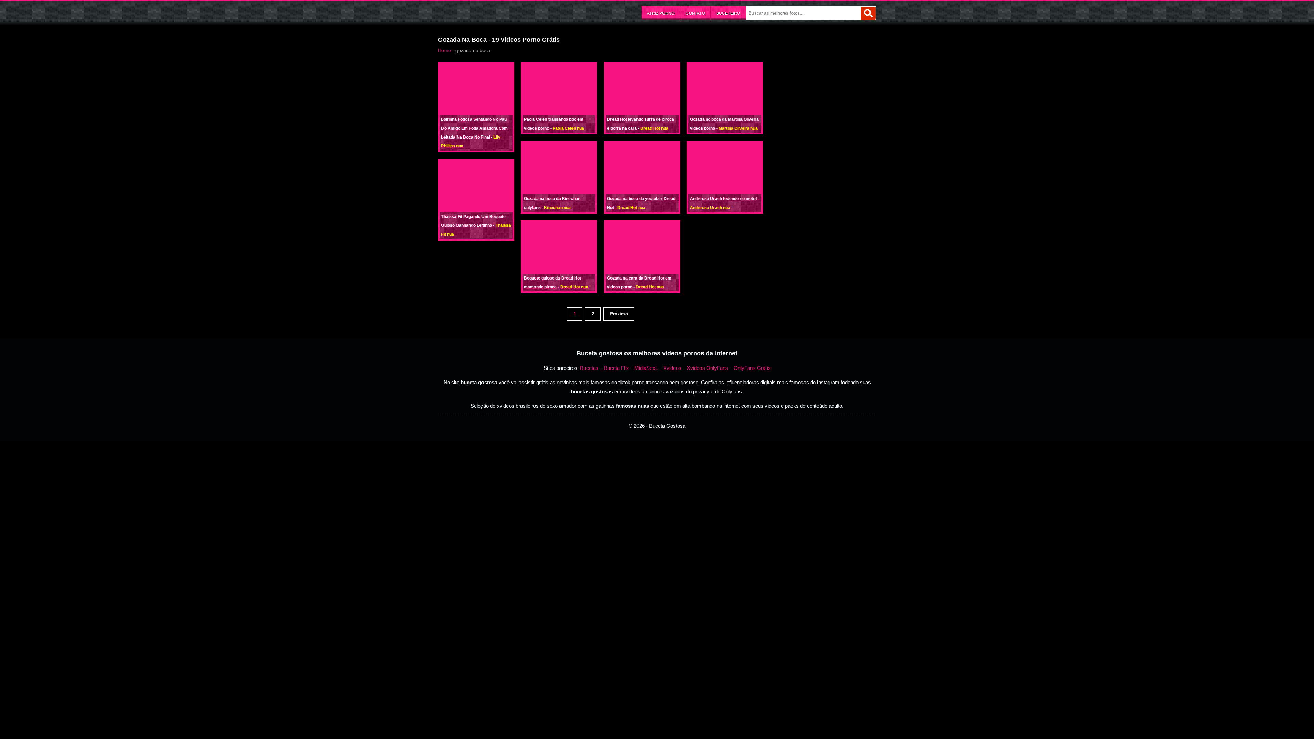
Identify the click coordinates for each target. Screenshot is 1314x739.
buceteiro (728, 13)
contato (695, 13)
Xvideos (672, 368)
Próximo (619, 313)
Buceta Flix (616, 368)
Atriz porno (660, 13)
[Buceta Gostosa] (489, 12)
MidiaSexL (646, 368)
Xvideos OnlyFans (707, 368)
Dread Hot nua (574, 287)
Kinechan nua (557, 207)
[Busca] (868, 13)
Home (444, 50)
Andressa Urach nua (710, 207)
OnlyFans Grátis (752, 368)
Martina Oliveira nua (738, 128)
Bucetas (589, 368)
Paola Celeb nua (568, 128)
